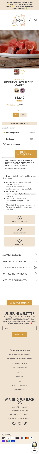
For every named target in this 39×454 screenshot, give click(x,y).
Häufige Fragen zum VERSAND (19, 354)
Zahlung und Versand (19, 368)
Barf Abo (10, 139)
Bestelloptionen (8, 128)
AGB (19, 381)
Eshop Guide (17, 436)
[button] (3, 20)
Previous (2, 49)
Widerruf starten (19, 302)
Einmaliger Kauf (13, 132)
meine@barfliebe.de (19, 407)
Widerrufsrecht (19, 390)
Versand (21, 104)
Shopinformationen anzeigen (15, 169)
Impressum (19, 376)
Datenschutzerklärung (19, 385)
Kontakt (20, 372)
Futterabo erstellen (19, 363)
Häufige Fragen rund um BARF (19, 350)
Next (37, 49)
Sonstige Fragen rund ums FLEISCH (19, 359)
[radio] (4, 132)
